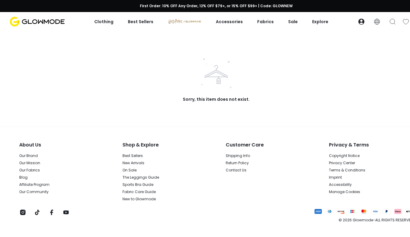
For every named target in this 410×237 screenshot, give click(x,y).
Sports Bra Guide (137, 185)
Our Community (34, 192)
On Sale (129, 170)
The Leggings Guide (140, 177)
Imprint (335, 177)
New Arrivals (133, 163)
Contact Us (236, 170)
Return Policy (237, 163)
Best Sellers (132, 156)
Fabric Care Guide (139, 192)
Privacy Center (342, 163)
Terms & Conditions (347, 170)
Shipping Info (238, 156)
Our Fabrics (29, 170)
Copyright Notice (344, 156)
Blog (23, 177)
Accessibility (340, 185)
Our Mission (29, 163)
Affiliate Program (34, 185)
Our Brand (28, 156)
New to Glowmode (139, 199)
